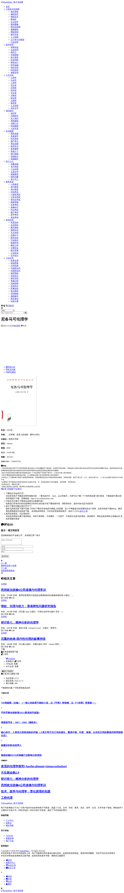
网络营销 (14, 32)
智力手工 (14, 179)
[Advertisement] (62, 347)
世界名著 (14, 261)
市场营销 (14, 55)
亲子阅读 (14, 167)
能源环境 (14, 243)
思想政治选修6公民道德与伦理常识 (23, 589)
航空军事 (14, 250)
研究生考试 (15, 200)
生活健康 (10, 131)
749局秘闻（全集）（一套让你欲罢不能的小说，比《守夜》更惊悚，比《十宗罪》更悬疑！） (49, 703)
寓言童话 (14, 299)
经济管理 (10, 45)
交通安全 (14, 248)
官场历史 (14, 286)
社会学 (13, 80)
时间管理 (14, 70)
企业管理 (14, 50)
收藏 (11, 489)
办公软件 (14, 22)
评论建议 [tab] (12, 372)
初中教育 (14, 187)
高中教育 (14, 189)
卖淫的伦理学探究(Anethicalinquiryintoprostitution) (34, 766)
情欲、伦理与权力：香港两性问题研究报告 (28, 606)
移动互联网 (15, 27)
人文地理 (14, 106)
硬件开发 (14, 34)
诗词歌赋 (14, 294)
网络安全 (14, 17)
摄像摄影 (14, 29)
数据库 (13, 19)
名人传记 (14, 118)
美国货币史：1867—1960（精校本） (19, 722)
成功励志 (10, 111)
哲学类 (13, 90)
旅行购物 (14, 154)
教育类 (13, 103)
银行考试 (14, 212)
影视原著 (14, 263)
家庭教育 (14, 174)
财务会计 (14, 62)
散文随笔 (14, 291)
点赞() (19, 489)
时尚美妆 (14, 139)
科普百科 (14, 222)
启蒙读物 (14, 164)
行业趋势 (14, 42)
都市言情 (14, 278)
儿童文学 (14, 172)
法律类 (13, 101)
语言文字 (14, 108)
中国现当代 (15, 268)
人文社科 (10, 75)
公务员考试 (15, 197)
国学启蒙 (14, 177)
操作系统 (14, 12)
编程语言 (14, 14)
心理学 (13, 78)
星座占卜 (14, 151)
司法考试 (14, 210)
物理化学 (14, 230)
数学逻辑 (14, 228)
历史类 (13, 85)
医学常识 (14, 146)
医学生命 (14, 238)
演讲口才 (14, 123)
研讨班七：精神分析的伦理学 (20, 622)
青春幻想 (14, 281)
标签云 (9, 823)
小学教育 (14, 184)
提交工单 (84, 511)
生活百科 (14, 225)
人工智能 (14, 37)
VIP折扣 (11, 659)
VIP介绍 (9, 836)
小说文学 (10, 258)
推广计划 (10, 841)
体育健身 (14, 149)
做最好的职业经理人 (11, 745)
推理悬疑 (14, 273)
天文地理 (14, 233)
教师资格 (14, 202)
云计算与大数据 (17, 40)
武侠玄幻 (14, 276)
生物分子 (14, 235)
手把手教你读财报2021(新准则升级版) (20, 712)
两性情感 (14, 134)
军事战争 (14, 288)
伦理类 (13, 88)
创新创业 (14, 47)
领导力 (13, 52)
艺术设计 (14, 255)
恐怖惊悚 (14, 283)
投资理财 (14, 60)
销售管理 (14, 73)
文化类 (13, 93)
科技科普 (10, 220)
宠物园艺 (14, 159)
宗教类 (13, 95)
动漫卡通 (14, 301)
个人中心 (10, 820)
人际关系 (14, 128)
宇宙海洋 (14, 240)
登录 (12, 306)
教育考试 (10, 182)
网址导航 (10, 825)
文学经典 (14, 266)
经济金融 (14, 65)
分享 (5, 489)
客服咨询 (10, 838)
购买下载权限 (8, 671)
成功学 (13, 113)
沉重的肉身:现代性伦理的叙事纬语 (23, 638)
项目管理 (14, 68)
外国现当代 (15, 271)
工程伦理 (7, 797)
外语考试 (14, 192)
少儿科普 (14, 169)
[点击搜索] (25, 313)
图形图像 (14, 24)
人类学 (13, 83)
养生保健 (14, 144)
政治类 (13, 98)
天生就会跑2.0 (10, 772)
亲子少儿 (10, 161)
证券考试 (14, 205)
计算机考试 (15, 194)
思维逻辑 (14, 121)
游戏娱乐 (14, 156)
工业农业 (14, 253)
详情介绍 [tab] (11, 367)
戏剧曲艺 (14, 296)
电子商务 (14, 57)
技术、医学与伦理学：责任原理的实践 (25, 791)
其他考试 (14, 217)
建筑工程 (14, 245)
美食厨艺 (14, 136)
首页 (8, 7)
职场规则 (14, 126)
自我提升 (14, 116)
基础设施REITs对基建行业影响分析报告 (21, 755)
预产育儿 (14, 141)
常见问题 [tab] (12, 369)
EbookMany (25, 851)
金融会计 (14, 207)
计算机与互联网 (12, 9)
